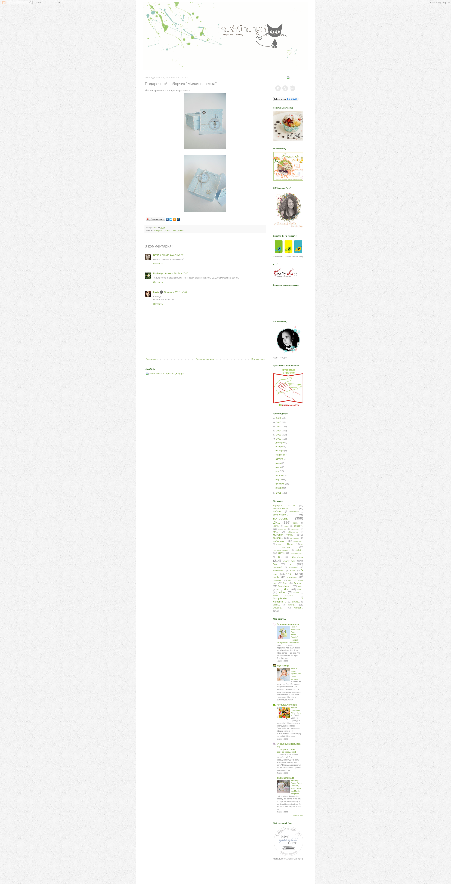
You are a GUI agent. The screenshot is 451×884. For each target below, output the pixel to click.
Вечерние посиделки (288, 624)
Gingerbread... (285, 586)
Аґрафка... (278, 505)
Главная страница (205, 359)
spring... (292, 605)
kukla (156, 292)
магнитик (282, 529)
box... (175, 231)
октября (280, 450)
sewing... (296, 602)
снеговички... (297, 553)
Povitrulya (158, 273)
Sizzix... (276, 605)
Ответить (158, 263)
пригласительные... (281, 550)
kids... (287, 589)
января (279, 488)
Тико (275, 564)
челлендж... (294, 567)
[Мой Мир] (178, 219)
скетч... (281, 553)
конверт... (298, 526)
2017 (279, 418)
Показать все (298, 816)
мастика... (295, 529)
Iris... (278, 589)
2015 (279, 426)
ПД (302, 544)
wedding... (278, 608)
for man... (298, 583)
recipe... (282, 592)
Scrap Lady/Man (283, 595)
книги (287, 526)
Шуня (156, 255)
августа (279, 459)
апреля (279, 475)
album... (293, 570)
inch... (300, 586)
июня (278, 467)
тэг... (290, 564)
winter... (181, 231)
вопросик (280, 518)
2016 (279, 422)
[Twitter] (171, 219)
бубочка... (278, 511)
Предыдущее (258, 359)
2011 (279, 493)
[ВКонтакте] (167, 219)
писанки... (287, 547)
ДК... (276, 522)
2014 (279, 430)
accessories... (279, 570)
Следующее (152, 359)
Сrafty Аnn (289, 561)
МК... (275, 532)
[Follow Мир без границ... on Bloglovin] (285, 100)
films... (286, 583)
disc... (290, 580)
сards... (168, 231)
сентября (281, 455)
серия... (299, 550)
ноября (279, 446)
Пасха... (291, 544)
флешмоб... (278, 567)
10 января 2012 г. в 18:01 (176, 292)
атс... (294, 505)
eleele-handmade (285, 778)
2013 (279, 435)
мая (278, 471)
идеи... (295, 523)
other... (300, 589)
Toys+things (283, 665)
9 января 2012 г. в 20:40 (176, 273)
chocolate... (278, 580)
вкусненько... (280, 514)
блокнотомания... (281, 508)
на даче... (294, 538)
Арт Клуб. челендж (287, 705)
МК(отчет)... (293, 532)
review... (297, 593)
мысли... (278, 537)
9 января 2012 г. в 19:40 (172, 255)
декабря (280, 442)
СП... (280, 557)
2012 (279, 439)
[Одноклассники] (175, 219)
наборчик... (159, 231)
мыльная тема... (283, 534)
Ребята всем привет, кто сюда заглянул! (296, 673)
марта (279, 479)
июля (278, 463)
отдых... (279, 544)
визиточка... (295, 512)
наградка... (298, 541)
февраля (280, 484)
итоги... (276, 526)
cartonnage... (292, 577)
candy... (276, 577)
